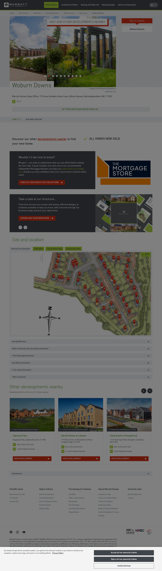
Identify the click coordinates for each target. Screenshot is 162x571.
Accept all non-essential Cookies (124, 553)
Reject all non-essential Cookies (124, 559)
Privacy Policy (57, 553)
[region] (81, 559)
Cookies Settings (123, 566)
